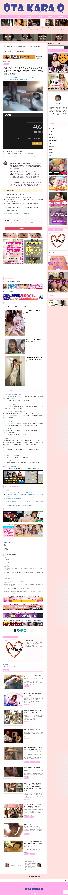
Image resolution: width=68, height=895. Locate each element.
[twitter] (15, 630)
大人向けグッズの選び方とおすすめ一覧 (13, 394)
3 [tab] (31, 31)
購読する (52, 50)
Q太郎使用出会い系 (53, 137)
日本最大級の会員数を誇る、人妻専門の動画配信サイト (19, 505)
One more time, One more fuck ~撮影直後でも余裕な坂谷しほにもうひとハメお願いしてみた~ (23, 573)
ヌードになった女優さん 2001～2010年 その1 (46, 28)
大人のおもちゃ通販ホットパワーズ (11, 466)
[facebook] (18, 630)
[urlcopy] (31, 630)
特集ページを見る (23, 228)
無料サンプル (52, 152)
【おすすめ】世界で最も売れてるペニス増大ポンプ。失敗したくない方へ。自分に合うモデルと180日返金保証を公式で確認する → (23, 78)
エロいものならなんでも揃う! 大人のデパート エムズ (16, 411)
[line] (25, 630)
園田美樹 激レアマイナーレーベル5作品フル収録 (61, 28)
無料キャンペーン (30, 640)
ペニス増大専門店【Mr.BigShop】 (11, 455)
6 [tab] (35, 31)
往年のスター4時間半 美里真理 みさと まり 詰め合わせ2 (16, 213)
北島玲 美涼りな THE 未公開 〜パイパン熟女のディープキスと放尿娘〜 (34, 359)
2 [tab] (29, 31)
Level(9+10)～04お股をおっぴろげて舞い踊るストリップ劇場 (34, 28)
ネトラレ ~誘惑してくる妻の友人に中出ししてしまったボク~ (17, 581)
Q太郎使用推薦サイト (53, 140)
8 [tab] (37, 31)
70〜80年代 (18, 16)
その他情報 (60, 16)
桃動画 (7, 490)
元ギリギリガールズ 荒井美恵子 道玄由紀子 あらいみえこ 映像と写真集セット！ (33, 843)
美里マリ (10, 666)
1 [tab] (28, 31)
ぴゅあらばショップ (8, 428)
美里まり (6, 666)
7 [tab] (36, 31)
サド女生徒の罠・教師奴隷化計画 (13, 498)
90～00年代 (28, 16)
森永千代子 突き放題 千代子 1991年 (32, 729)
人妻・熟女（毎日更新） (11, 554)
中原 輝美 (6, 565)
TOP (7, 16)
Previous (2, 25)
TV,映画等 (50, 16)
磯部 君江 (6, 557)
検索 (66, 47)
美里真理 (14, 666)
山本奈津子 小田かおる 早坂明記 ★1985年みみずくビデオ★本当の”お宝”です (20, 28)
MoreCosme (6, 447)
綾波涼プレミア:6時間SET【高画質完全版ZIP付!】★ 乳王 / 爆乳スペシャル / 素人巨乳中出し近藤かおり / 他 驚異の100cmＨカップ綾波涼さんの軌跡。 (33, 786)
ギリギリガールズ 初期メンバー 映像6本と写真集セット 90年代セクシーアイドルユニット (7, 28)
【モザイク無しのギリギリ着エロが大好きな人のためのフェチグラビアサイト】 (25, 492)
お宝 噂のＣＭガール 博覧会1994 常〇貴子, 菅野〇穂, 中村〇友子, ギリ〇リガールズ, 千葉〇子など (32, 806)
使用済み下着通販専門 (8, 421)
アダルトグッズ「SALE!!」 (9, 404)
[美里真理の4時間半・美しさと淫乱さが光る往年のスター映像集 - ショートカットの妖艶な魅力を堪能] (21, 630)
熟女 (50, 155)
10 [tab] (40, 31)
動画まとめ (51, 146)
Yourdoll (5, 438)
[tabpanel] (7, 24)
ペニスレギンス (7, 460)
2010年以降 (39, 16)
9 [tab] (39, 31)
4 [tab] (32, 31)
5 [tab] (33, 31)
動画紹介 (51, 149)
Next (66, 25)
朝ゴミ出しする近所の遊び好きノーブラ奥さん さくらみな (16, 588)
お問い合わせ (34, 884)
